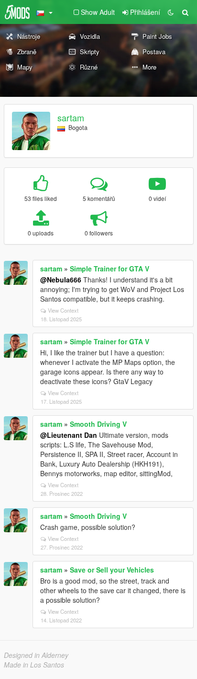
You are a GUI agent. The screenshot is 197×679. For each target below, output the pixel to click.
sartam (70, 117)
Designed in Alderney (36, 655)
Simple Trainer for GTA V (109, 268)
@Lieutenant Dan (68, 435)
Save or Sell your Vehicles (112, 569)
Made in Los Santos (34, 664)
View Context (63, 310)
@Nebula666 (60, 279)
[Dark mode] (170, 12)
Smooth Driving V (98, 424)
